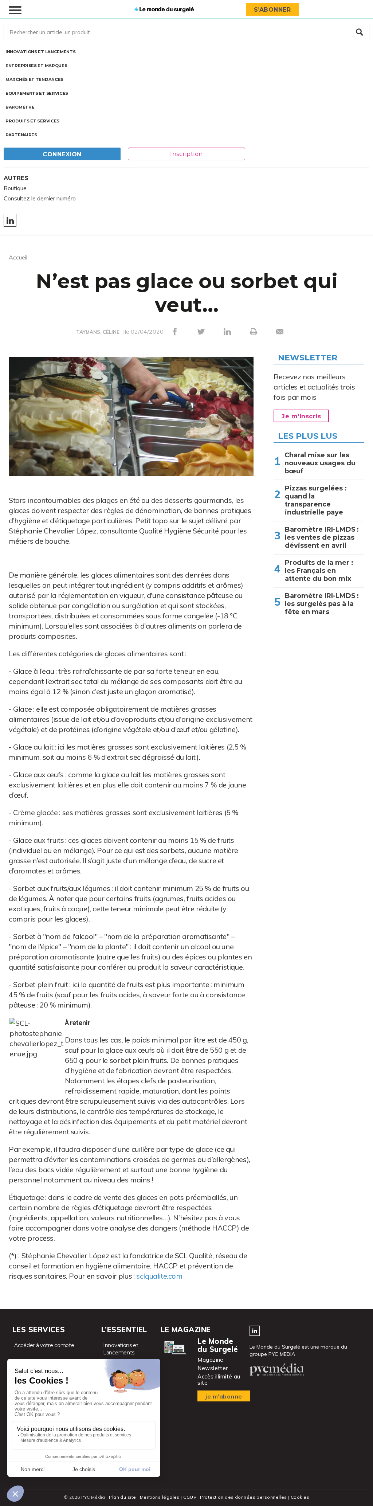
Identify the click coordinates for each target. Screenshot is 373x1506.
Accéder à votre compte (44, 1345)
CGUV (189, 1497)
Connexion (62, 154)
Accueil (18, 257)
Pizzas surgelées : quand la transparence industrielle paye (316, 500)
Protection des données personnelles (243, 1497)
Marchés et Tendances (34, 79)
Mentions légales (160, 1497)
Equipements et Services (36, 93)
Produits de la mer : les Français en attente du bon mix (319, 571)
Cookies (300, 1497)
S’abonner (272, 9)
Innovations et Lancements (40, 51)
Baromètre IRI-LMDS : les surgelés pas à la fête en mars (322, 604)
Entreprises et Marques (36, 65)
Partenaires (21, 134)
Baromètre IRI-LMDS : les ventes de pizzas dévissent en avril (322, 537)
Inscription (186, 153)
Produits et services (32, 121)
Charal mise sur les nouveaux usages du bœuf (320, 463)
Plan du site (122, 1497)
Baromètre (19, 107)
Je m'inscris (301, 416)
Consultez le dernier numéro (40, 198)
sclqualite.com (159, 1275)
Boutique (15, 188)
